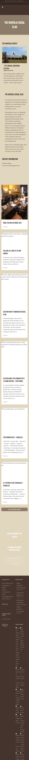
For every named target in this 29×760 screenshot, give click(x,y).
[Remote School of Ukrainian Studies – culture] (22, 676)
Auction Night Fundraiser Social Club (14, 289)
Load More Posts (14, 509)
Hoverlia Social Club (9, 203)
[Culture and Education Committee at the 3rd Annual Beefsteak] (22, 723)
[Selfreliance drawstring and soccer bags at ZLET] (18, 719)
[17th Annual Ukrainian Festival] (14, 48)
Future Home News (17, 203)
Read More (5, 226)
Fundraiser (6, 292)
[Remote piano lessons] (22, 710)
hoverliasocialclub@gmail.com (11, 165)
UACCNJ (7, 599)
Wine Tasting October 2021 (14, 200)
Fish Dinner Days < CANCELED (14, 420)
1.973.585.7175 (6, 592)
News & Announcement (11, 294)
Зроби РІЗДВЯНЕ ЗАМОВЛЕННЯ (20, 585)
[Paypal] (4, 608)
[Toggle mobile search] (23, 7)
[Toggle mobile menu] (26, 7)
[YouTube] (6, 608)
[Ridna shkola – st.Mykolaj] (22, 639)
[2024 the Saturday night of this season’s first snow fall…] (18, 647)
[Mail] (8, 608)
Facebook (8, 151)
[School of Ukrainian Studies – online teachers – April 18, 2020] (18, 678)
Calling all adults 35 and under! (14, 239)
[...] (16, 332)
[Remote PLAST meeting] (22, 694)
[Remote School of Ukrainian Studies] (18, 697)
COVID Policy (6, 619)
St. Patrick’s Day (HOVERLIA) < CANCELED (14, 470)
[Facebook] (2, 608)
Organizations (19, 294)
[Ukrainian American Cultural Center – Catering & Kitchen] (18, 742)
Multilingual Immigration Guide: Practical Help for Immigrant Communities (21, 605)
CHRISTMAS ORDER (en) (20, 594)
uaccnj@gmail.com (20, 1)
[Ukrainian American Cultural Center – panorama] (22, 742)
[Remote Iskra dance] (18, 710)
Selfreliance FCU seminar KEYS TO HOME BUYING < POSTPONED (14, 356)
